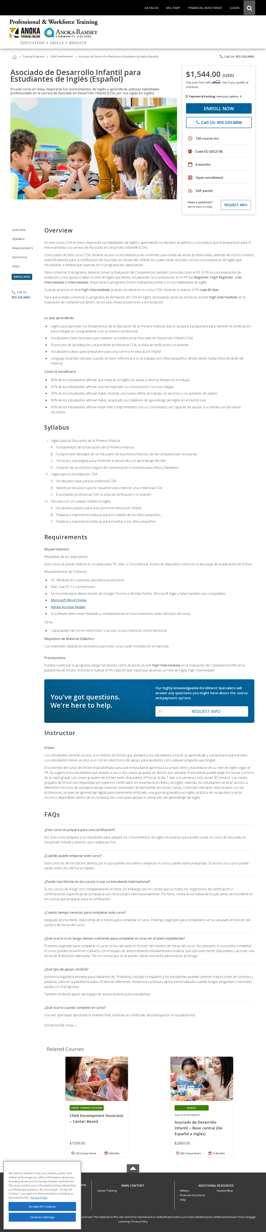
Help (183, 1200)
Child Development (61, 56)
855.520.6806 (21, 297)
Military (184, 1190)
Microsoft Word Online (68, 600)
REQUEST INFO (236, 205)
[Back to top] (133, 1184)
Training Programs (33, 56)
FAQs (16, 266)
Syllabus (18, 239)
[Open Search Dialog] (249, 7)
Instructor (19, 257)
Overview (18, 230)
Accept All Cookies (42, 1206)
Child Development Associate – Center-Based (96, 1118)
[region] (42, 1195)
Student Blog (225, 1190)
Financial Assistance (192, 1195)
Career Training (107, 1190)
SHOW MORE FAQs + (60, 1025)
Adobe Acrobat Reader (68, 607)
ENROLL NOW (219, 108)
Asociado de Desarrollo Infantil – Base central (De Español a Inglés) (198, 1128)
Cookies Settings (42, 1217)
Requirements (22, 248)
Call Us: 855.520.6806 (236, 56)
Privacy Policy (139, 1221)
